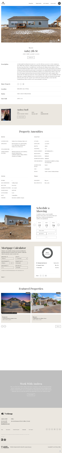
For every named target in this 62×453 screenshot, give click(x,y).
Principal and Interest (42, 263)
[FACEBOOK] (47, 429)
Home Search (38, 3)
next (7, 40)
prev (5, 40)
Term (17, 256)
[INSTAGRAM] (49, 429)
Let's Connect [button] (31, 394)
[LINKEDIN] (52, 429)
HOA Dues (18, 265)
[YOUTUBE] (55, 429)
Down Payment (4, 261)
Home (2, 429)
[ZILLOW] (60, 429)
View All (58, 326)
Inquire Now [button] (31, 57)
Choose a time (41, 230)
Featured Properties (16, 429)
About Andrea (8, 429)
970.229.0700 (4, 422)
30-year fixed (19, 258)
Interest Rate (4, 265)
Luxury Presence (28, 447)
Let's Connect (31, 429)
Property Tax (18, 261)
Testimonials (24, 429)
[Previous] (34, 225)
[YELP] (57, 429)
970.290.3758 (53, 3)
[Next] (58, 225)
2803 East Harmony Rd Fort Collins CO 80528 (20, 421)
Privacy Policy (58, 447)
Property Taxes (40, 265)
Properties (31, 3)
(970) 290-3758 (34, 113)
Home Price (3, 256)
